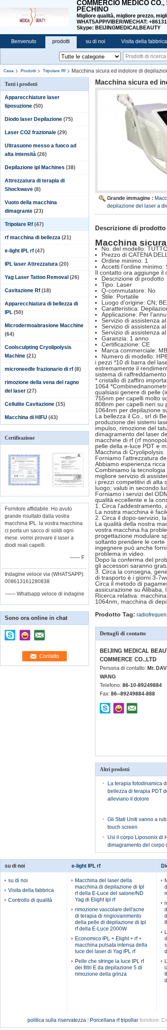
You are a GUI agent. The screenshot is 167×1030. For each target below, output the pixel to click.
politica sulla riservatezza (56, 1020)
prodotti (61, 41)
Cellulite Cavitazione (29, 404)
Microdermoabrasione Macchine (44, 326)
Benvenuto (23, 41)
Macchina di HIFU (26, 417)
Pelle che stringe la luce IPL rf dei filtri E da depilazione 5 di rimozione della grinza (109, 967)
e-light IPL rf (19, 251)
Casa (8, 70)
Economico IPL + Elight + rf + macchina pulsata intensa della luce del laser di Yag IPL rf (111, 945)
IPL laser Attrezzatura (31, 264)
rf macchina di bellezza (32, 238)
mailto (39, 632)
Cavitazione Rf (22, 290)
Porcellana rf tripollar (114, 1020)
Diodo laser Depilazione (33, 119)
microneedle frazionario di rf (39, 369)
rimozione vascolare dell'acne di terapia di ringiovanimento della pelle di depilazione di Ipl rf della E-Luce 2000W (110, 919)
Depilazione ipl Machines (35, 167)
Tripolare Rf (54, 70)
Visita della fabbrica (31, 890)
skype (10, 632)
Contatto (49, 656)
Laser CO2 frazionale (30, 132)
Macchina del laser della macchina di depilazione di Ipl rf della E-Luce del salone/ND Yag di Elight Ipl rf (109, 890)
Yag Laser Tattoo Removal (37, 277)
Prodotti (28, 70)
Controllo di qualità (30, 900)
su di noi (95, 41)
